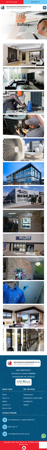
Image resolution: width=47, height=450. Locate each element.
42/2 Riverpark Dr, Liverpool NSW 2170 (21, 420)
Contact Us (6, 405)
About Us (5, 398)
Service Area (6, 408)
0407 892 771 (35, 2)
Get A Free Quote (11, 2)
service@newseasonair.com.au (19, 434)
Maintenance (28, 395)
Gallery (4, 401)
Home (4, 395)
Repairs (26, 405)
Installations (28, 401)
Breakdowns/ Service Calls (33, 398)
